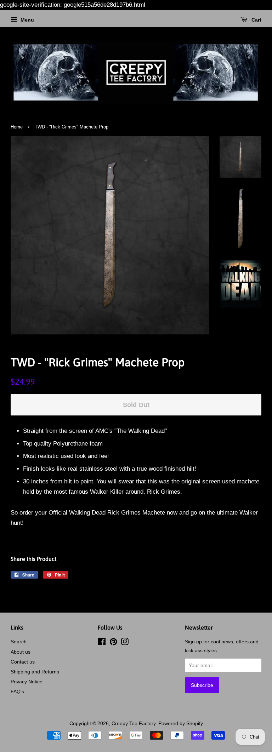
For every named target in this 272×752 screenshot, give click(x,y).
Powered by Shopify (180, 723)
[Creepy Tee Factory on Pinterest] (113, 643)
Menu (26, 20)
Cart (255, 20)
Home (17, 127)
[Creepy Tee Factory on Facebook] (102, 643)
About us (20, 652)
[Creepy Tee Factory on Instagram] (125, 643)
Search (19, 641)
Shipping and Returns (35, 671)
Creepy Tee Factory (133, 723)
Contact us (23, 662)
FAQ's (17, 691)
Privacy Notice (26, 681)
